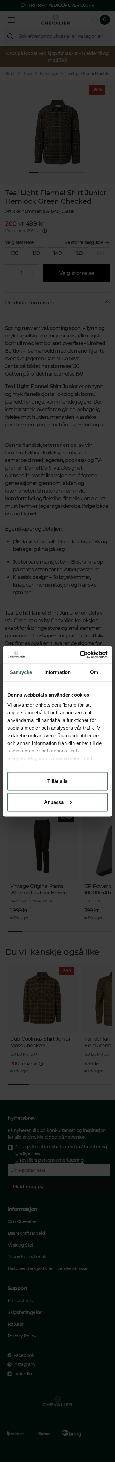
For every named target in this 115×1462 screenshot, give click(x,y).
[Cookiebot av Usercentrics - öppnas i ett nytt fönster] (81, 654)
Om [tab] (94, 672)
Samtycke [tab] (21, 672)
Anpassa (54, 802)
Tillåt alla (57, 781)
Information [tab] (57, 672)
